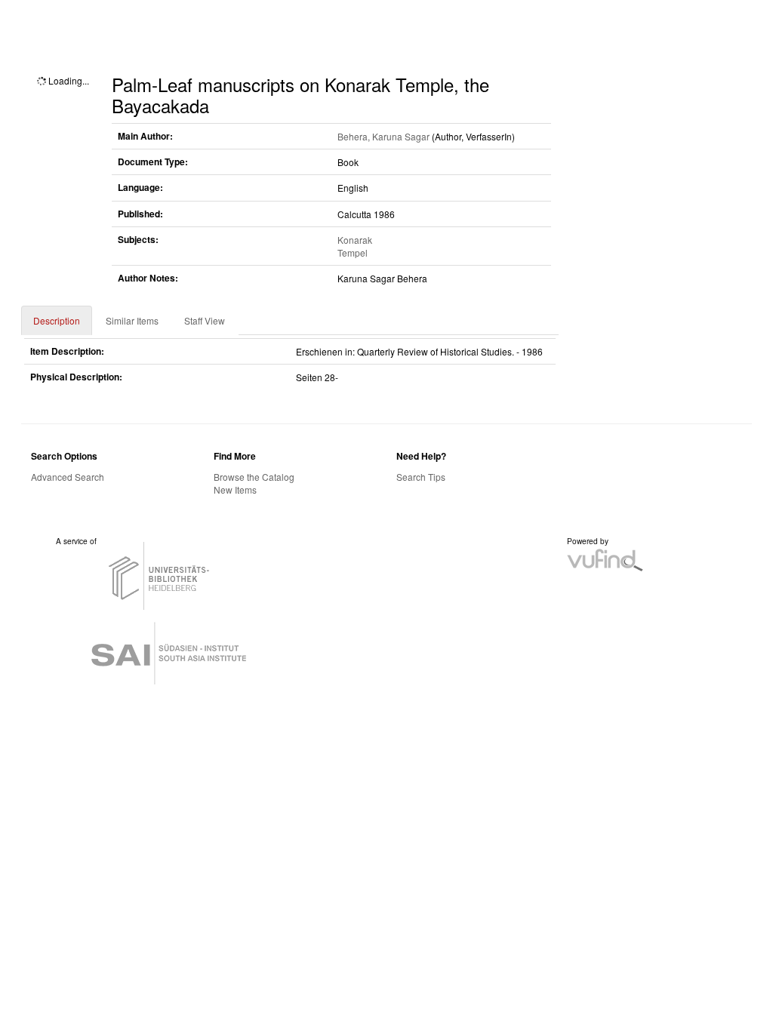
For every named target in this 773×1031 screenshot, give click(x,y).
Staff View (204, 320)
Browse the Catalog (254, 476)
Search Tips (420, 476)
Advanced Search (67, 476)
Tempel (352, 252)
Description (56, 320)
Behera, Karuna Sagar (383, 136)
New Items (235, 489)
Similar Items (132, 320)
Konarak (354, 239)
